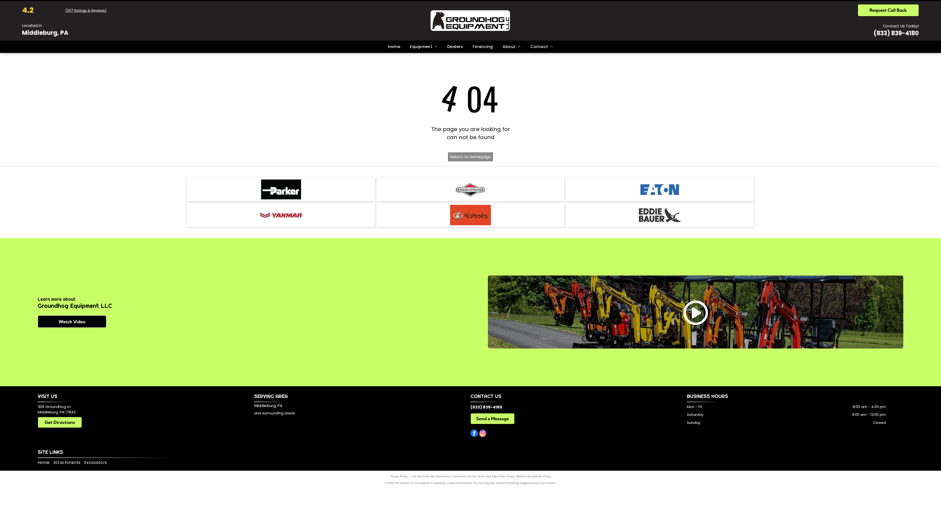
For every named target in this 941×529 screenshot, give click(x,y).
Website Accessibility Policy (534, 476)
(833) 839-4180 (896, 33)
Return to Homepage (470, 157)
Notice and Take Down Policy (495, 476)
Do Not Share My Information (431, 476)
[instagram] (482, 434)
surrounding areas (278, 413)
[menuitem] (394, 47)
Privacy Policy (399, 476)
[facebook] (474, 434)
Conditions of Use (463, 476)
